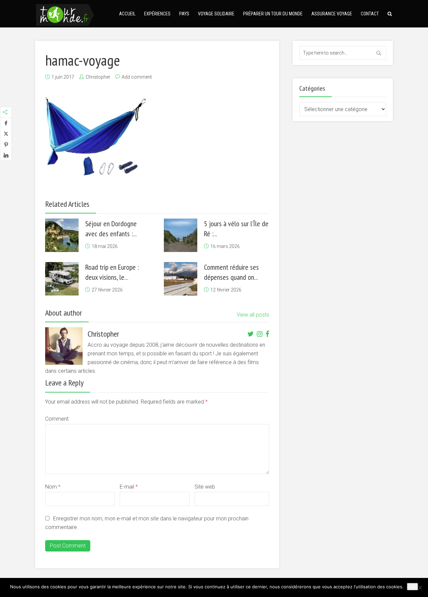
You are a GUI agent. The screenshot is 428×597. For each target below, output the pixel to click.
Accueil (127, 13)
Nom (53, 487)
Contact (370, 13)
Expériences (157, 13)
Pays (184, 13)
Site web (205, 487)
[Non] (419, 587)
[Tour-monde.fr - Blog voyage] (65, 14)
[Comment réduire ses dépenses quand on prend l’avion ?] (180, 278)
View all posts (253, 315)
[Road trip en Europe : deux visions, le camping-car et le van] (62, 278)
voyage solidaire (216, 13)
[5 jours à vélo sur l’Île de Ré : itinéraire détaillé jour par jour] (180, 235)
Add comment (137, 77)
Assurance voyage (331, 13)
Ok (412, 586)
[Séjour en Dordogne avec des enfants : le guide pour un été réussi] (62, 235)
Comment (57, 419)
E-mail (129, 487)
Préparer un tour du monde (273, 13)
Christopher (98, 77)
